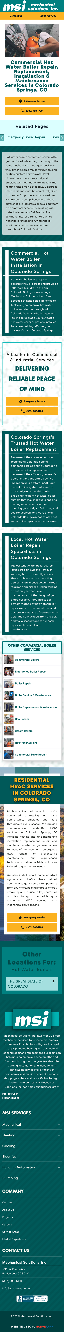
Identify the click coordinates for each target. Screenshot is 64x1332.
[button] (60, 6)
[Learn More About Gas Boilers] (32, 719)
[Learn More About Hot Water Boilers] (32, 743)
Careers (7, 1224)
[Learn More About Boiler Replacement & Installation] (32, 707)
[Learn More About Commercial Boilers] (32, 660)
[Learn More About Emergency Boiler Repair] (32, 671)
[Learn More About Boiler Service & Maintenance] (32, 695)
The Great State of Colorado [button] (25, 984)
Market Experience (14, 1239)
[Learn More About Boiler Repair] (32, 683)
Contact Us (16, 15)
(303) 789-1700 (12, 1281)
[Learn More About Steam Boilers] (32, 731)
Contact (7, 1202)
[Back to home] (30, 6)
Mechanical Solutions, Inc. (24, 1262)
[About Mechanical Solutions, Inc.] (32, 1019)
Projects (7, 1217)
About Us (8, 1209)
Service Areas (10, 1231)
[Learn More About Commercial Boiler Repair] (32, 754)
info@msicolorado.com (17, 1288)
